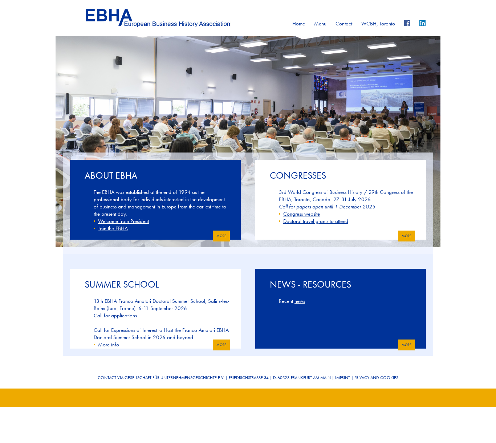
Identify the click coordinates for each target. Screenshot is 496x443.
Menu (320, 23)
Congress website (301, 214)
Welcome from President (123, 221)
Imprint (342, 378)
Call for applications (115, 315)
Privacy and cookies (376, 378)
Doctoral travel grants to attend (315, 221)
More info (108, 344)
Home (298, 23)
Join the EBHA (113, 228)
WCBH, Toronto (378, 23)
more (221, 235)
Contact (344, 23)
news (299, 301)
